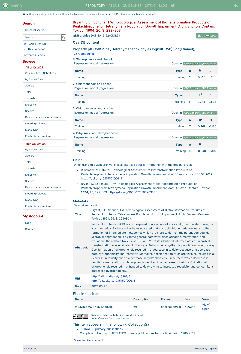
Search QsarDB (37, 43)
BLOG (163, 5)
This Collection (36, 48)
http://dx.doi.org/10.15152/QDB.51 (113, 280)
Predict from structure (38, 136)
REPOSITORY (95, 5)
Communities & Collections (40, 73)
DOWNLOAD (208, 35)
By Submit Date (34, 79)
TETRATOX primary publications (128, 14)
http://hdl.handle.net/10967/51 (111, 276)
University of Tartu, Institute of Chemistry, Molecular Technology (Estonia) (68, 14)
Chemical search (34, 30)
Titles (28, 92)
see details (137, 164)
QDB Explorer (191, 63)
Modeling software (35, 123)
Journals (30, 98)
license (125, 318)
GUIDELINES (132, 5)
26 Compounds (84, 53)
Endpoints (31, 104)
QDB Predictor (208, 63)
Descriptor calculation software (43, 117)
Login (28, 222)
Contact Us (30, 348)
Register (30, 229)
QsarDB (16, 6)
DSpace (212, 348)
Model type (31, 129)
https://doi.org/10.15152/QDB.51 (102, 178)
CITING (150, 5)
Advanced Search (34, 54)
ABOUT (114, 5)
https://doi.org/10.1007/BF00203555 (133, 192)
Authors (29, 85)
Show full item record (85, 205)
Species (29, 111)
